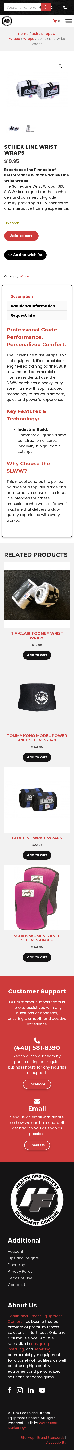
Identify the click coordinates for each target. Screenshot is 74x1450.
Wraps (28, 38)
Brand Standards (50, 1437)
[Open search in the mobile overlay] (27, 7)
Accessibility (56, 1442)
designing (40, 1343)
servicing (42, 1349)
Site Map (28, 1437)
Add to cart (21, 236)
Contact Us (18, 1284)
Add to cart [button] (37, 655)
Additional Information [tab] (32, 305)
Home (23, 33)
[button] (60, 66)
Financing (16, 1264)
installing (16, 1349)
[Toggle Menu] (68, 21)
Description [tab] (21, 296)
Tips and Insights (23, 1258)
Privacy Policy (20, 1271)
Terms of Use (20, 1278)
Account (15, 1251)
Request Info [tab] (22, 315)
